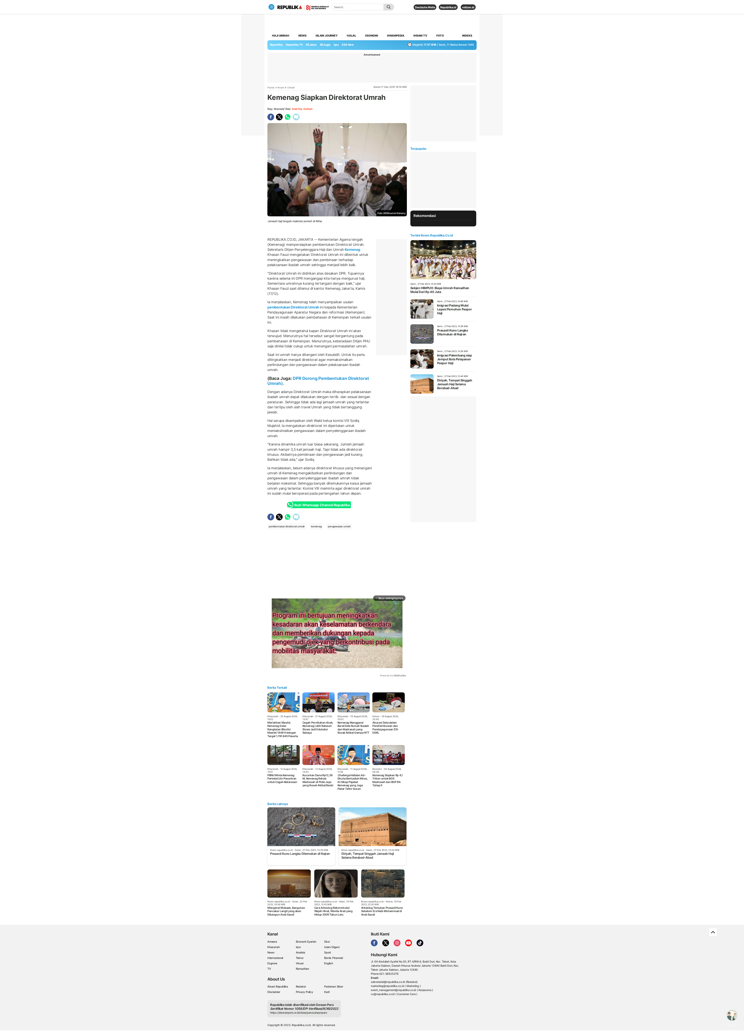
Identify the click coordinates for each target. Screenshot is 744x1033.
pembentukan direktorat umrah (287, 526)
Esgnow (272, 963)
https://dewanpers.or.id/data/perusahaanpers (298, 1012)
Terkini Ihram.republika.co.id (431, 235)
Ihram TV (420, 35)
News (302, 35)
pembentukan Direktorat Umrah (293, 307)
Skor (327, 941)
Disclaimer (273, 992)
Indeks (467, 35)
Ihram (281, 87)
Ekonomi (371, 35)
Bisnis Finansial (333, 957)
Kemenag (352, 250)
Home (270, 87)
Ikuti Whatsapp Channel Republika (322, 505)
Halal (351, 35)
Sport (327, 952)
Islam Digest (331, 947)
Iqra (298, 947)
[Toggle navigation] (271, 7)
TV (269, 968)
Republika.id (448, 7)
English (328, 963)
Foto (440, 35)
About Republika (277, 986)
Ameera (272, 941)
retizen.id (468, 7)
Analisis (300, 952)
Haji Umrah (280, 35)
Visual (299, 963)
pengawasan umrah (339, 526)
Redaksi (301, 986)
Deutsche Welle (425, 7)
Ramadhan (302, 968)
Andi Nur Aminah (302, 108)
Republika (276, 44)
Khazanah (273, 947)
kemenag (316, 526)
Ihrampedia (395, 35)
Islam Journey (327, 35)
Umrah (291, 87)
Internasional (275, 957)
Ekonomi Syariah (306, 941)
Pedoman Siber (333, 986)
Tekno (299, 957)
